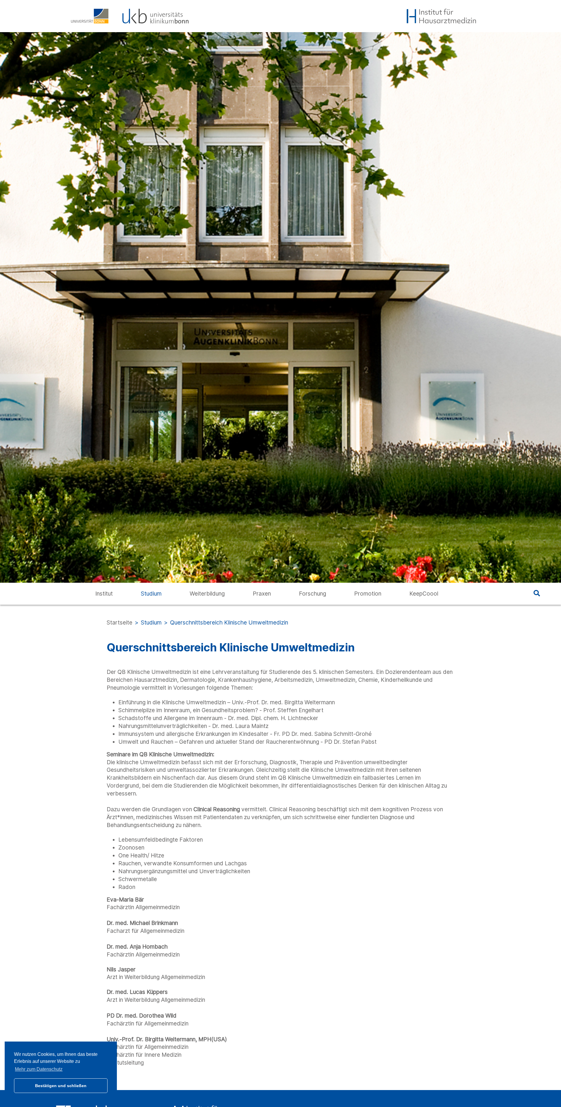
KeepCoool (423, 593)
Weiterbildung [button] (207, 593)
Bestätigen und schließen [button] (60, 1085)
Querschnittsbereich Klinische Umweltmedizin (229, 622)
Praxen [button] (262, 593)
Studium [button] (151, 593)
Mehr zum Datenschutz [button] (39, 1069)
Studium (151, 622)
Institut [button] (104, 593)
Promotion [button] (367, 593)
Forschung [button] (312, 593)
